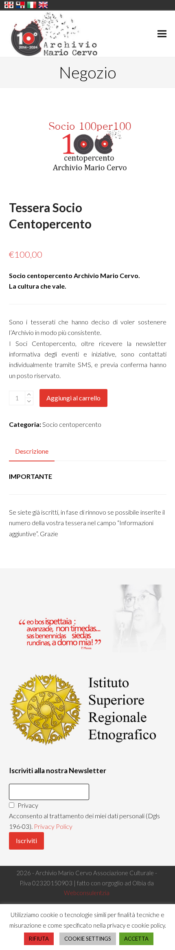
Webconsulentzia (86, 892)
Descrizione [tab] (31, 451)
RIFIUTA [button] (39, 938)
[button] (162, 33)
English (43, 5)
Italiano (32, 5)
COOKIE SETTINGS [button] (87, 938)
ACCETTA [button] (136, 938)
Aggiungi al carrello (73, 398)
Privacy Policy (53, 826)
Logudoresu (9, 5)
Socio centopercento (71, 424)
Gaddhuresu (20, 5)
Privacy (27, 805)
